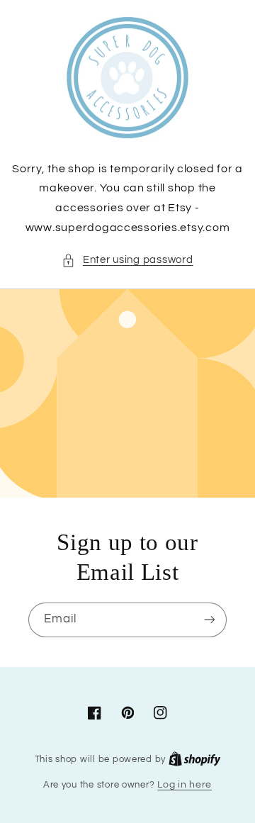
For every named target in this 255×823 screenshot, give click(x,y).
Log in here (184, 785)
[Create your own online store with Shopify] (195, 759)
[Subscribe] (209, 620)
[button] (127, 260)
